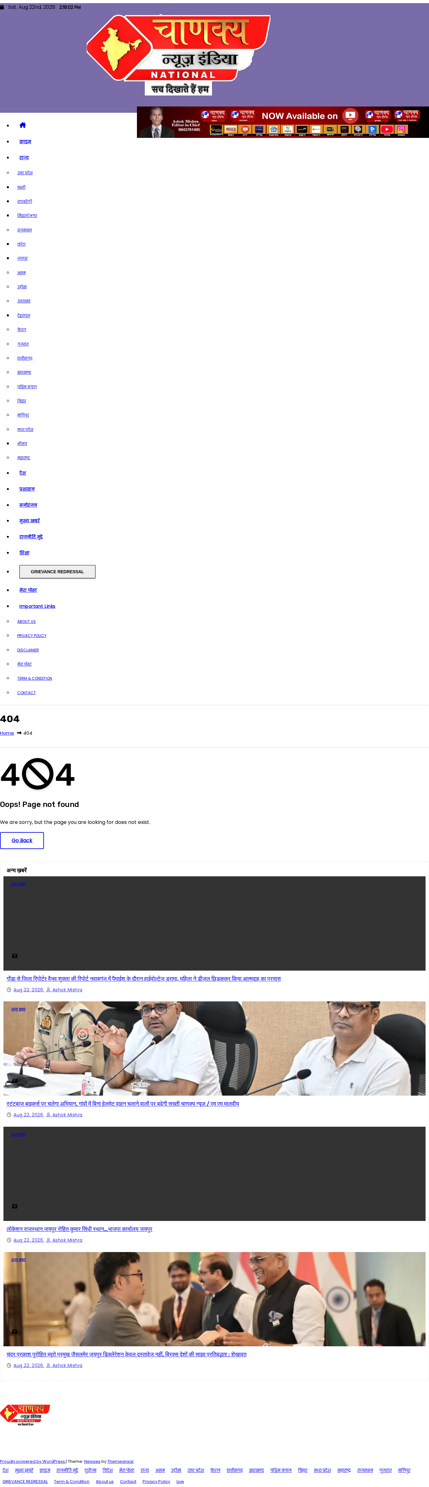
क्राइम (25, 142)
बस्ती (21, 187)
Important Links (37, 606)
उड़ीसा (22, 287)
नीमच (22, 443)
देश (22, 473)
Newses (92, 1461)
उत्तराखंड (23, 301)
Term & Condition (34, 678)
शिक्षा (24, 553)
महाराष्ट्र (23, 457)
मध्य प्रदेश (25, 429)
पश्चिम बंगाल (27, 386)
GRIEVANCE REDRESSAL (57, 571)
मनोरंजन (28, 505)
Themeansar (120, 1461)
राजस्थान (24, 230)
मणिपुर (23, 415)
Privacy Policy (31, 635)
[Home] (221, 126)
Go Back (22, 840)
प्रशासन (27, 489)
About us (26, 621)
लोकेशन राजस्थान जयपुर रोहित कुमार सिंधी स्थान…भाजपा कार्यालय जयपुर (79, 1229)
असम (21, 272)
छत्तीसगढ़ (24, 358)
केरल (21, 329)
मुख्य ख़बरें (29, 521)
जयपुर (22, 258)
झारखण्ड (24, 372)
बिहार (21, 401)
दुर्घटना (90, 1470)
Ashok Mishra (67, 990)
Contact (26, 692)
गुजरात (23, 344)
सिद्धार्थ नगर (27, 215)
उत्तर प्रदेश (25, 173)
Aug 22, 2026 (29, 990)
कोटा (21, 244)
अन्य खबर (18, 884)
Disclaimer (28, 650)
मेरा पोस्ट (28, 590)
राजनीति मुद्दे (31, 537)
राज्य (24, 158)
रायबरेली (24, 201)
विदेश (108, 1470)
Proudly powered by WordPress (33, 1461)
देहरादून (23, 315)
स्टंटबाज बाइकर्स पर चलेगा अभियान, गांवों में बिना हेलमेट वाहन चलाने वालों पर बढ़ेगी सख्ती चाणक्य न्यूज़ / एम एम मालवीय (123, 1103)
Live (180, 1481)
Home (7, 733)
